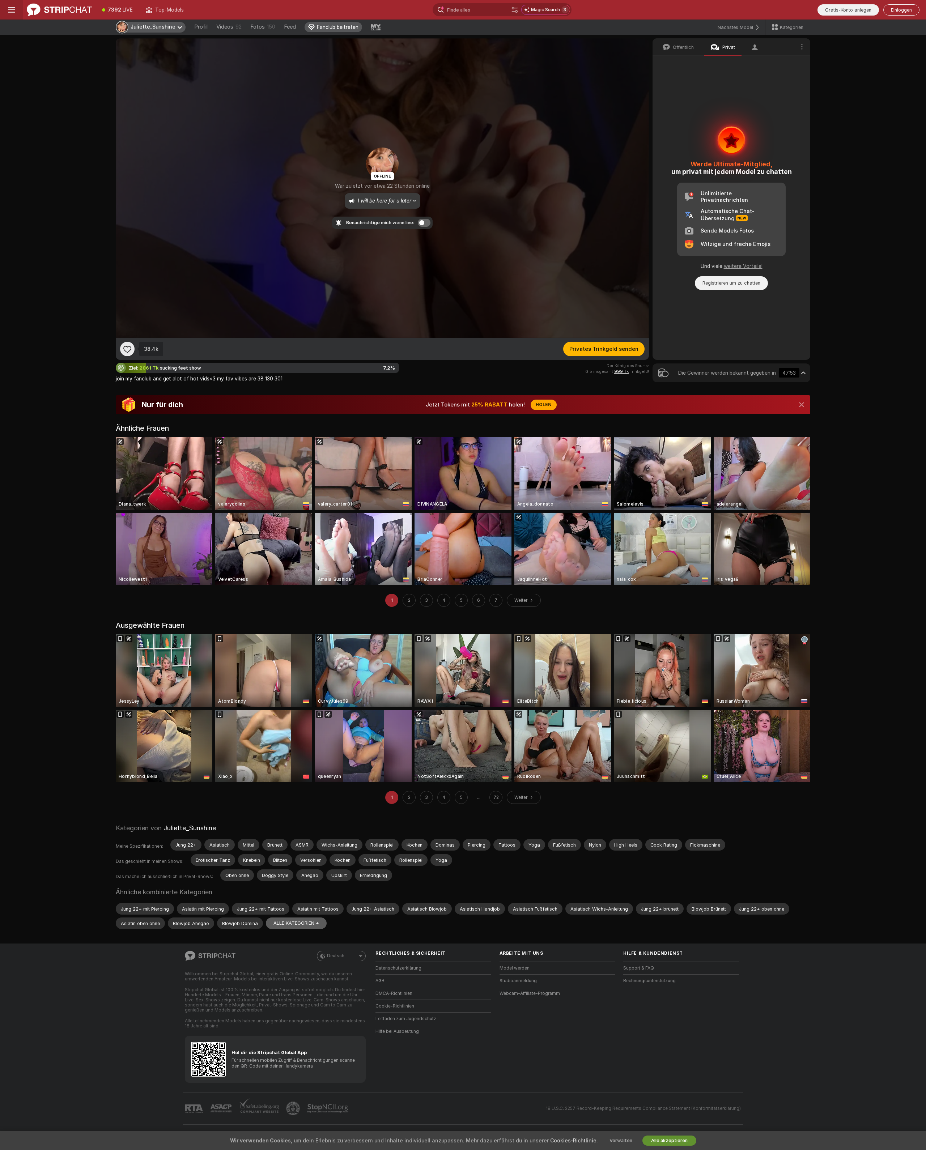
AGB (380, 980)
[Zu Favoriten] (127, 349)
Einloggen (901, 10)
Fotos (262, 27)
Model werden (515, 968)
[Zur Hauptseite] (59, 10)
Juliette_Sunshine (189, 828)
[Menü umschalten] (11, 10)
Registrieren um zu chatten (731, 283)
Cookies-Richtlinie (573, 1140)
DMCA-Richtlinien (393, 993)
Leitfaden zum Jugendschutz (405, 1018)
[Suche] (515, 10)
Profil (201, 27)
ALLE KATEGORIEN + (296, 923)
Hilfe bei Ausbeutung (397, 1031)
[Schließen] (801, 404)
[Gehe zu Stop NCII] (328, 1108)
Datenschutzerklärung (398, 968)
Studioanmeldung (518, 980)
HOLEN (544, 404)
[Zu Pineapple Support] (293, 1108)
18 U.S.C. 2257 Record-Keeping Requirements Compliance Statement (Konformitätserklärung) (643, 1108)
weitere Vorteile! (743, 266)
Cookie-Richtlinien (394, 1006)
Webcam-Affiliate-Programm (530, 993)
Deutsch (335, 955)
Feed (290, 27)
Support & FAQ (638, 968)
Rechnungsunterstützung (649, 980)
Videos (229, 27)
